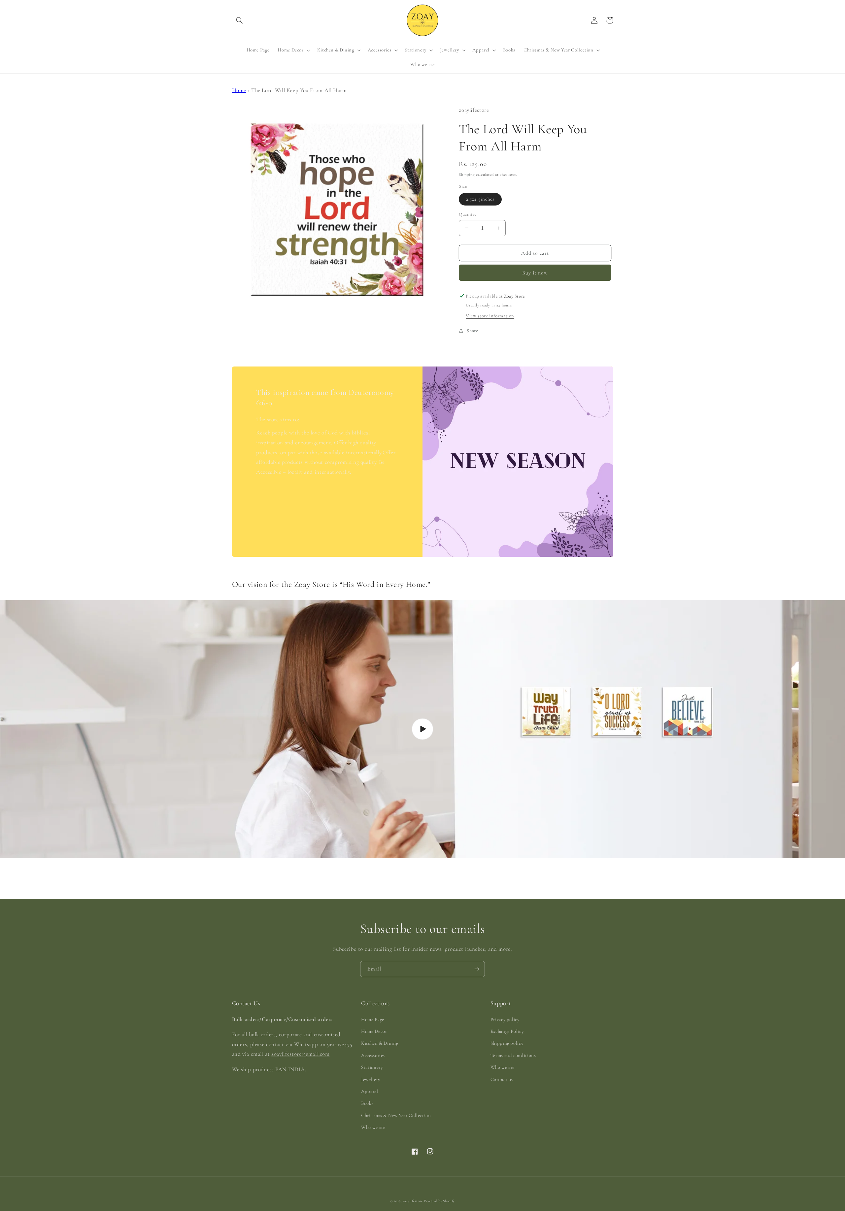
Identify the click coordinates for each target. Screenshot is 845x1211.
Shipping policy (506, 1043)
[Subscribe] (477, 969)
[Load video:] (422, 729)
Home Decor (374, 1031)
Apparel (369, 1091)
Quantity (467, 214)
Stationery (372, 1067)
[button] (239, 20)
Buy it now (535, 272)
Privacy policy (505, 1019)
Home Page (372, 1019)
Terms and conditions (513, 1055)
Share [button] (472, 330)
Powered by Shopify (439, 1201)
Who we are (373, 1127)
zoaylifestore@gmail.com (300, 1053)
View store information (490, 315)
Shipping (467, 174)
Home (239, 90)
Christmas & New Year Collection (396, 1115)
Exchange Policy (507, 1031)
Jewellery (370, 1079)
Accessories (373, 1055)
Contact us (501, 1079)
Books (367, 1103)
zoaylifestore (413, 1201)
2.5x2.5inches (480, 199)
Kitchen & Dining (379, 1043)
